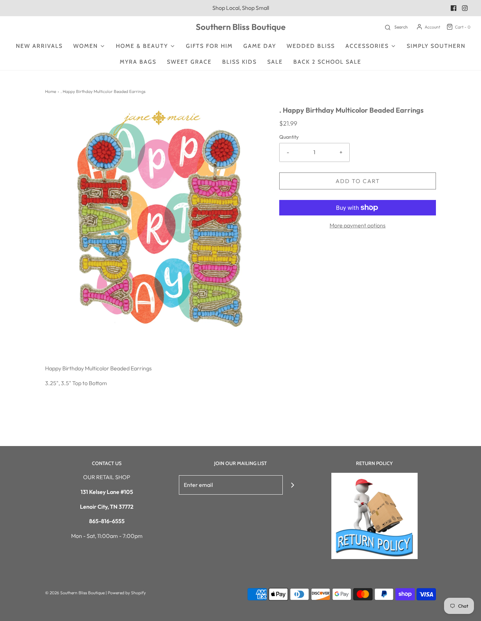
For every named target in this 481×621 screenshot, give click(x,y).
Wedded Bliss (311, 46)
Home (50, 91)
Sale (275, 61)
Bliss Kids (239, 61)
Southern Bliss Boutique (241, 27)
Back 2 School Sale (327, 61)
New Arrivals (39, 46)
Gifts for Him (209, 46)
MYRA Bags (138, 61)
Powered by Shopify (127, 592)
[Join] (292, 485)
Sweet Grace (189, 61)
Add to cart (358, 180)
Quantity (289, 137)
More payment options (358, 225)
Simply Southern (436, 46)
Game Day (259, 46)
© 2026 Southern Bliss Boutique (75, 592)
